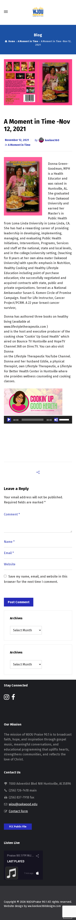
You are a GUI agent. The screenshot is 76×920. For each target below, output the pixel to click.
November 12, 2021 (17, 140)
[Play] (9, 420)
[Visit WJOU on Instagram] (6, 698)
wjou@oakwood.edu (23, 804)
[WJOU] (38, 11)
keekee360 (52, 140)
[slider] (64, 419)
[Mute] (56, 420)
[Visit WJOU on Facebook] (13, 698)
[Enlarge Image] (38, 82)
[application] (38, 420)
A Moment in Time (19, 145)
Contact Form (18, 811)
